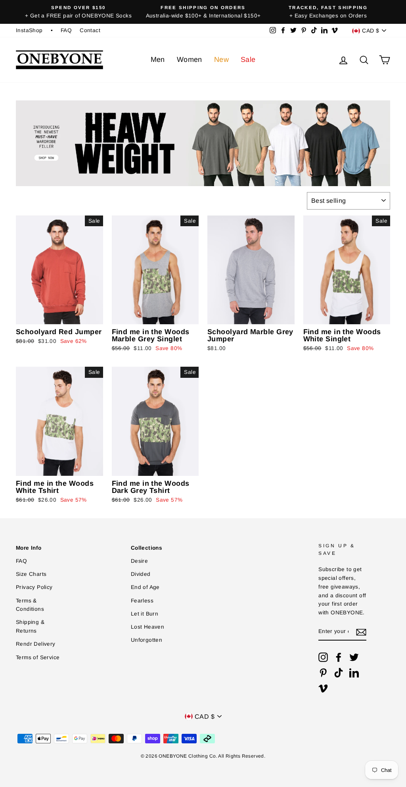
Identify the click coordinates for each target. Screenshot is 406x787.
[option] (78, 12)
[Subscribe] (361, 632)
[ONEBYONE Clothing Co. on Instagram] (323, 657)
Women (189, 59)
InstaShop (29, 30)
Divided (141, 574)
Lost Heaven (147, 627)
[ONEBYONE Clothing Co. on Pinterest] (323, 672)
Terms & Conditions (30, 605)
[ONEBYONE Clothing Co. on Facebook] (338, 657)
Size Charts (31, 574)
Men (158, 59)
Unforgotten (146, 640)
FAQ (66, 30)
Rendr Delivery (36, 644)
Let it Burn (144, 614)
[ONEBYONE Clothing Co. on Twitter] (354, 657)
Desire (139, 561)
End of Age (145, 587)
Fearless (142, 601)
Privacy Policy (34, 587)
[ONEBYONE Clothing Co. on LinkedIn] (354, 672)
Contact (90, 30)
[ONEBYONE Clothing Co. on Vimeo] (323, 688)
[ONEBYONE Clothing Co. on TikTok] (338, 672)
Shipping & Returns (30, 626)
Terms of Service (37, 657)
